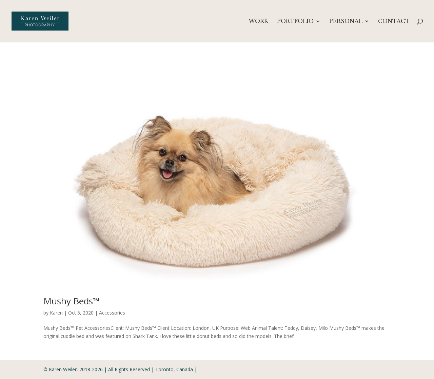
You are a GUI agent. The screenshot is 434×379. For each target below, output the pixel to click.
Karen (56, 312)
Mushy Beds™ (71, 301)
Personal (345, 21)
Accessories (112, 312)
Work (258, 21)
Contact (394, 21)
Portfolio (295, 21)
